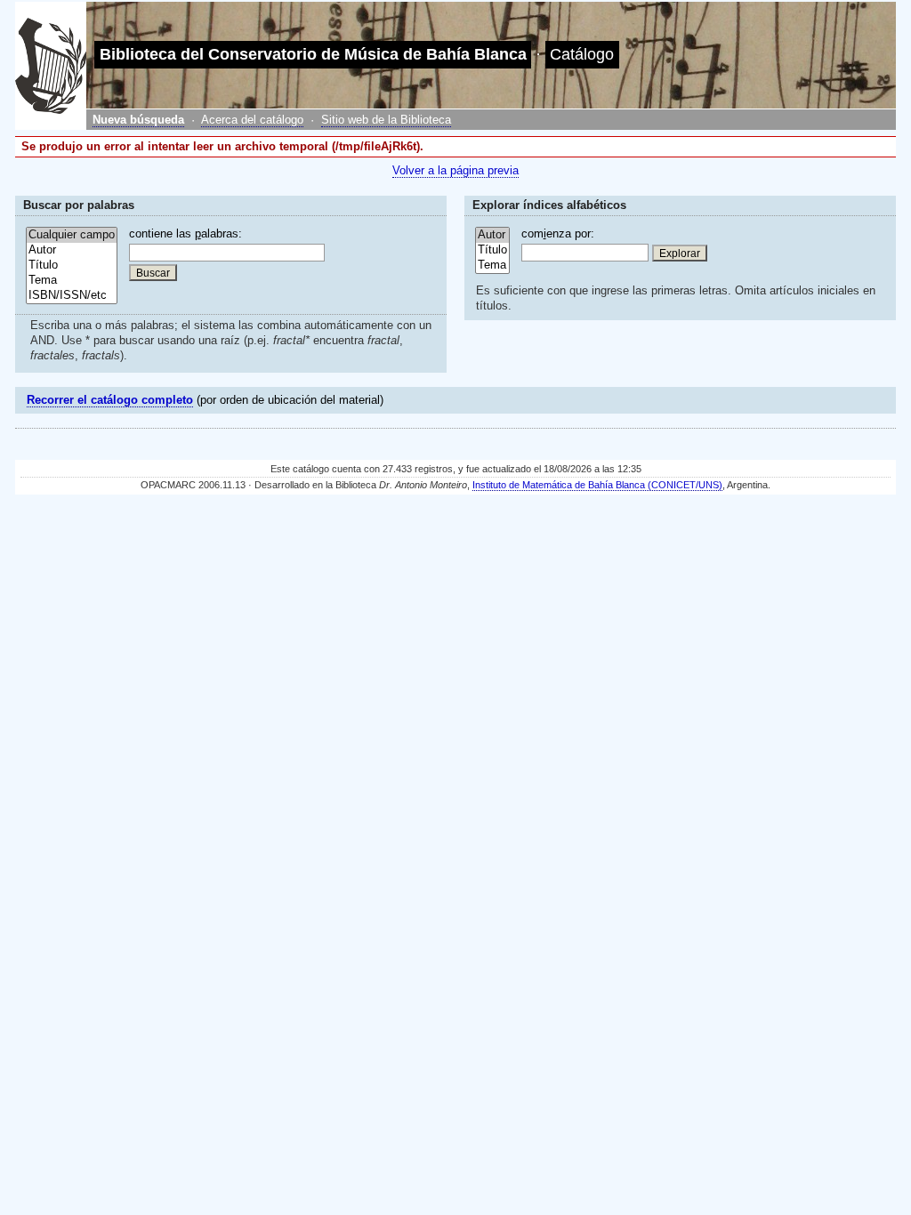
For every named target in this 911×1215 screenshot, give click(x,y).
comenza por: (557, 233)
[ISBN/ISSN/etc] (72, 295)
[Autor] (72, 250)
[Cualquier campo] (72, 235)
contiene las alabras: (185, 233)
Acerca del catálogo (252, 119)
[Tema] (72, 280)
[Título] (72, 265)
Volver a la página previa (455, 170)
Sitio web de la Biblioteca (386, 119)
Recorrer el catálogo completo (110, 399)
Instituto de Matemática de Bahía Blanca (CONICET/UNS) (597, 484)
